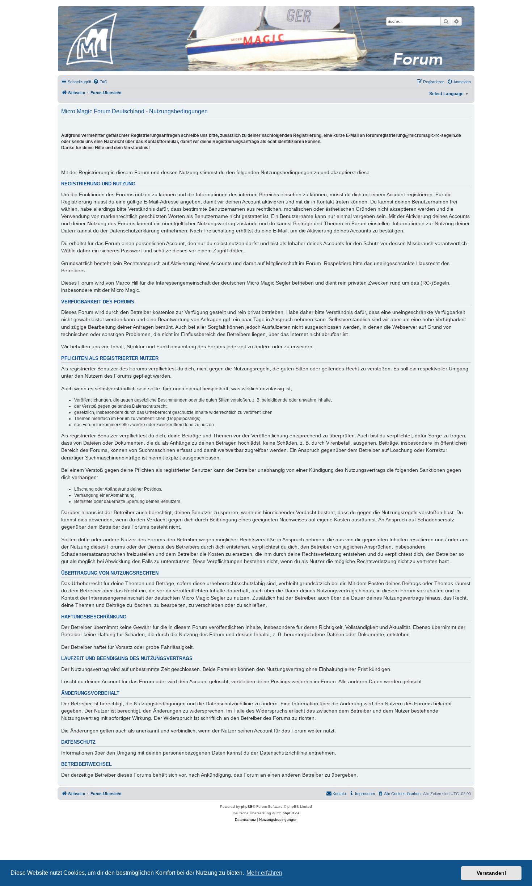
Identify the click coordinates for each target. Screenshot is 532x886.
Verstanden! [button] (491, 873)
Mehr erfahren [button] (264, 873)
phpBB (247, 807)
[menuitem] (100, 81)
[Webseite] (266, 38)
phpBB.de (291, 813)
